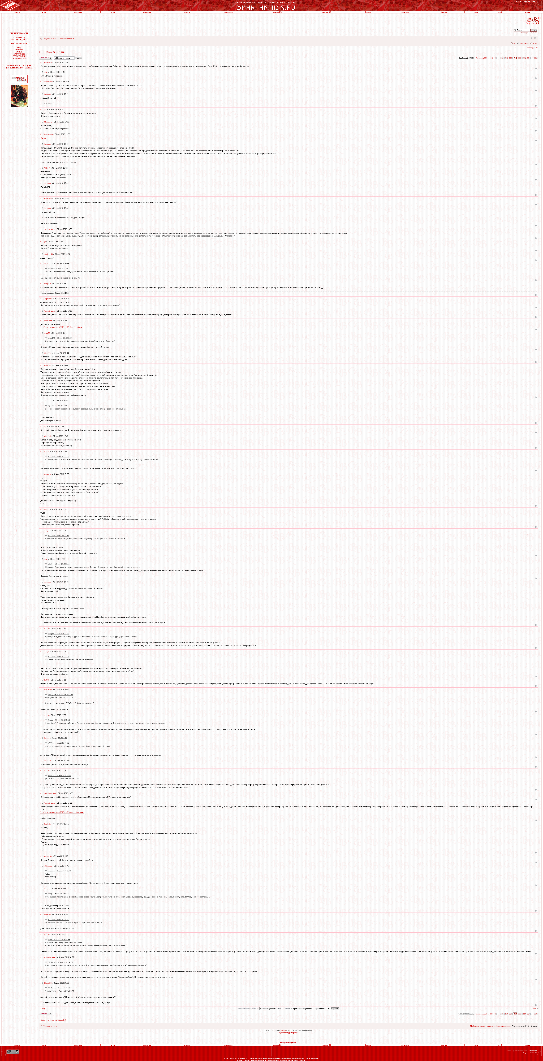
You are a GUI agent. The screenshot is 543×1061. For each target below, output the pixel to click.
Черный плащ (49, 229)
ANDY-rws (48, 689)
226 (535, 58)
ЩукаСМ (48, 474)
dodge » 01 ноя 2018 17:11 (58, 633)
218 (501, 58)
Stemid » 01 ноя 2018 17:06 (59, 720)
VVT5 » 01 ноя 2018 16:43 (58, 919)
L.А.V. (46, 680)
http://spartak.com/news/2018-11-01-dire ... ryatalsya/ (61, 327)
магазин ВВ (277, 12)
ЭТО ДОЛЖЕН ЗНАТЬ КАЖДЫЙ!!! (19, 38)
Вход (535, 43)
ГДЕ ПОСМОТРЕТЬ (19, 44)
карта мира (228, 12)
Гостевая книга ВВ (66, 39)
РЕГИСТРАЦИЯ (19, 56)
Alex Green (48, 82)
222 (519, 58)
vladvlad (47, 436)
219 (506, 58)
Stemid (46, 451)
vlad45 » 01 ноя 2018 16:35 (59, 939)
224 (528, 58)
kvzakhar (47, 94)
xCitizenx (48, 866)
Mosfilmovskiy (50, 793)
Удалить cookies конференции (498, 1026)
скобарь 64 (48, 254)
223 (524, 58)
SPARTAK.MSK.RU (240, 1058)
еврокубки (147, 12)
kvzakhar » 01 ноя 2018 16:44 (59, 775)
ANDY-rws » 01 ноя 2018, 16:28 (60, 962)
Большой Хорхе (50, 957)
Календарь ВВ (532, 48)
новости (17, 12)
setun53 (47, 333)
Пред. (43, 1009)
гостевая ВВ (326, 12)
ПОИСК (19, 52)
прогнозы (405, 12)
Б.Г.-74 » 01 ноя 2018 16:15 (59, 564)
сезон (44, 12)
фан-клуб (444, 12)
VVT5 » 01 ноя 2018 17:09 (58, 456)
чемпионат (78, 12)
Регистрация (524, 43)
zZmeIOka (48, 856)
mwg (46, 72)
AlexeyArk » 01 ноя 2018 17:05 (60, 694)
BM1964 (47, 366)
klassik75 (47, 264)
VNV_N (47, 168)
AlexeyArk (48, 761)
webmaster (533, 1051)
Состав (43, 138)
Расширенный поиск (529, 33)
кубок (113, 12)
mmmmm (47, 183)
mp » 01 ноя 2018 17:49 (57, 406)
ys (45, 242)
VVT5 (46, 628)
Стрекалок (48, 298)
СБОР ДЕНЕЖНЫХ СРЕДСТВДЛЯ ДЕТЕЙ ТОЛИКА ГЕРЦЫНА (19, 67)
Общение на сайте (50, 39)
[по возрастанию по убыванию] (326, 1008)
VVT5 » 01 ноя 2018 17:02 (58, 656)
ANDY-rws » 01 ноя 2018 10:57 (60, 988)
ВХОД (19, 48)
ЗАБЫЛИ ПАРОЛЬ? (19, 58)
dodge (46, 530)
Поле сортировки (284, 1008)
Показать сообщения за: (248, 1008)
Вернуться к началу (536, 68)
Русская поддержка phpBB (288, 1033)
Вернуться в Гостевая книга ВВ (53, 1020)
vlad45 (46, 509)
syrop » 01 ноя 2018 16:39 (58, 894)
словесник (48, 321)
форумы (368, 12)
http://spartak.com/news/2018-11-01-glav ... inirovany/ (62, 812)
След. (534, 1009)
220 (510, 58)
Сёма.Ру (533, 1053)
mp (45, 109)
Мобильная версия (531, 37)
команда (187, 12)
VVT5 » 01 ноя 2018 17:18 (58, 535)
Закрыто (42, 57)
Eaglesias (47, 824)
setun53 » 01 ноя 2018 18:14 (59, 269)
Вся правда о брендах (288, 1042)
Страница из (484, 58)
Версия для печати (535, 37)
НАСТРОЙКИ (19, 54)
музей (500, 12)
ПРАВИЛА (19, 50)
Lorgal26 (47, 284)
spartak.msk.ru (304, 1058)
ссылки (527, 12)
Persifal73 (48, 62)
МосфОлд (48, 122)
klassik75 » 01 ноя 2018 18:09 (60, 338)
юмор (476, 12)
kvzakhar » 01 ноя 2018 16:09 (59, 871)
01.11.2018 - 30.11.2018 (51, 52)
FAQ (514, 43)
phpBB (283, 1031)
